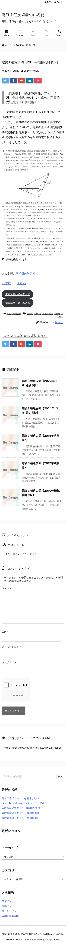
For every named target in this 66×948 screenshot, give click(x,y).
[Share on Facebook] (13, 80)
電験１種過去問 (14, 313)
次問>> (21, 283)
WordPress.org (10, 915)
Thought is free (52, 939)
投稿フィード (9, 905)
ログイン (7, 900)
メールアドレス (11, 646)
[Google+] (21, 80)
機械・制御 (47, 313)
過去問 (30, 313)
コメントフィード (11, 910)
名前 (5, 631)
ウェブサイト (9, 662)
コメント (6, 588)
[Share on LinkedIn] (29, 80)
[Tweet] (5, 80)
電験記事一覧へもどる (17, 302)
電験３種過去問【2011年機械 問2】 (21, 808)
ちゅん (59, 322)
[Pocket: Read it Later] (38, 80)
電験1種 (37, 313)
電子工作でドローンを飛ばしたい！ (21, 798)
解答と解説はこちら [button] (16, 259)
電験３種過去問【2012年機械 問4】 (22, 812)
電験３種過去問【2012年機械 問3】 (22, 817)
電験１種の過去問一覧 (17, 294)
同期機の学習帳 (25, 273)
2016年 (60, 315)
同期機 (57, 313)
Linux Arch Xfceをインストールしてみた (24, 803)
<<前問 (6, 283)
